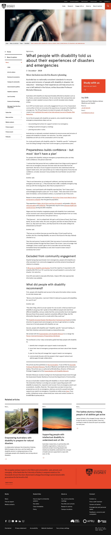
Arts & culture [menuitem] (11, 72)
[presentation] (21, 432)
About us (88, 6)
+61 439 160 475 (85, 108)
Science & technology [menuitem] (13, 101)
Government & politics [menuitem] (13, 87)
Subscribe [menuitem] (8, 112)
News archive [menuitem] (9, 117)
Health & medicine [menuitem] (12, 91)
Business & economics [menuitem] (13, 77)
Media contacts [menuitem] (10, 122)
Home (7, 43)
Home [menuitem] (9, 52)
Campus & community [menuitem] (13, 82)
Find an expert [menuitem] (10, 127)
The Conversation (52, 365)
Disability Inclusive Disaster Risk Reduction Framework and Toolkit (49, 320)
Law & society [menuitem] (11, 96)
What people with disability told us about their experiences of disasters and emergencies (58, 43)
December (27, 43)
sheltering (42, 205)
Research (70, 6)
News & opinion (97, 6)
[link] (65, 1)
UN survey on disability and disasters (38, 268)
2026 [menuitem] (8, 67)
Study (63, 6)
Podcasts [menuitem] (8, 137)
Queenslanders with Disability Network (51, 334)
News (21, 43)
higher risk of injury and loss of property (49, 203)
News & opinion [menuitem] (12, 57)
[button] (108, 6)
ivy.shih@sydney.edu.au (87, 113)
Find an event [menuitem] (9, 132)
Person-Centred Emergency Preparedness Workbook (43, 336)
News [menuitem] (7, 62)
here (67, 391)
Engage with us (79, 6)
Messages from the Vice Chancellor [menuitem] (13, 107)
